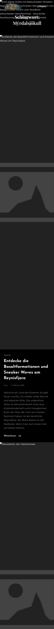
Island (7, 355)
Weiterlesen (10, 436)
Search (49, 6)
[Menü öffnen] (41, 6)
